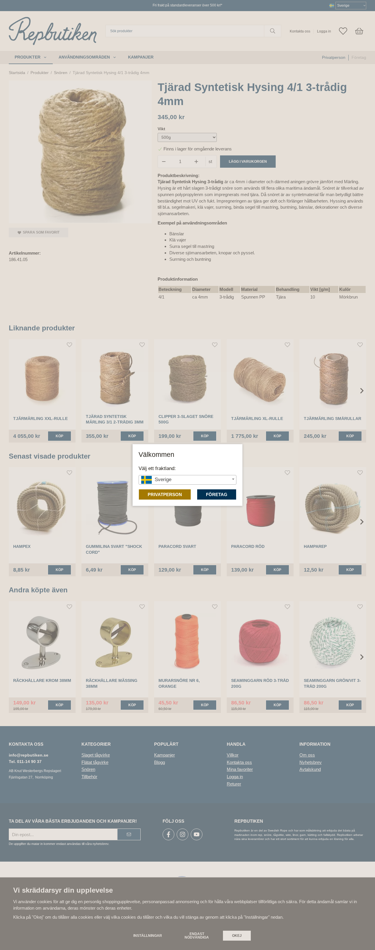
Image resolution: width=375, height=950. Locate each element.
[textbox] (187, 479)
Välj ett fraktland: (157, 468)
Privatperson (165, 494)
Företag (216, 494)
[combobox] (187, 480)
